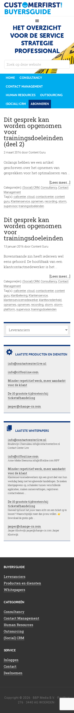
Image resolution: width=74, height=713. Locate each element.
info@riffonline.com (23, 372)
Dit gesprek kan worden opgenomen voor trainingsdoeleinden (33, 229)
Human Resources (18, 625)
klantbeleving (19, 295)
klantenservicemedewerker (21, 300)
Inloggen (11, 660)
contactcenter (45, 196)
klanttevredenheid (50, 300)
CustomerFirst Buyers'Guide (37, 8)
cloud (31, 196)
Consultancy (49, 187)
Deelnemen (13, 673)
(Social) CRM (30, 187)
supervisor (10, 206)
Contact (10, 666)
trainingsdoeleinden (31, 206)
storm (62, 201)
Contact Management (21, 618)
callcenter (20, 196)
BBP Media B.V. (44, 697)
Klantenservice (20, 201)
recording (51, 201)
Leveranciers (14, 576)
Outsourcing (14, 631)
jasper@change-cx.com (24, 406)
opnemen (37, 201)
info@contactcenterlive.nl (27, 363)
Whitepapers (14, 590)
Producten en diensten (22, 583)
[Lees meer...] (60, 182)
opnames (10, 304)
